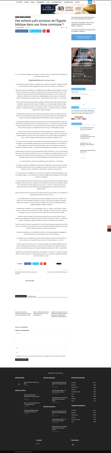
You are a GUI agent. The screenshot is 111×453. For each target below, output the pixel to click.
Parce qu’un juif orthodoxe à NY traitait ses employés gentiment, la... (59, 384)
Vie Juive (26, 2)
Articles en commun (21, 296)
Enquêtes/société (75, 391)
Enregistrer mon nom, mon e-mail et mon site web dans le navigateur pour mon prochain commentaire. (41, 356)
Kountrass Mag (68, 2)
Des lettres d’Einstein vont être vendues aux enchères (26, 272)
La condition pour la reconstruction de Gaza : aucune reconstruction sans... (87, 136)
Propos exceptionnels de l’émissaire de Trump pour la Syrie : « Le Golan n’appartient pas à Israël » (23, 313)
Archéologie (22, 17)
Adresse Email (74, 92)
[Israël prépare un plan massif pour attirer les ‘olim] (75, 152)
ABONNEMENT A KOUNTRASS (55, 373)
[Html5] (72, 444)
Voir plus (83, 158)
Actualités (19, 2)
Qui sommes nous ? (57, 2)
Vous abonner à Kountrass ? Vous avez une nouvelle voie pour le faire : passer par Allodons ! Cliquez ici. (82, 24)
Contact (77, 2)
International (28, 17)
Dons (48, 2)
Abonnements (40, 2)
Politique (73, 398)
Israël (72, 394)
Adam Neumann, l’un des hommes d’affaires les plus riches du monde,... (59, 399)
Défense (73, 389)
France (73, 401)
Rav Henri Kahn (20, 27)
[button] (94, 2)
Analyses (73, 385)
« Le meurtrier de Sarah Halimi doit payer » (57, 272)
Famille (33, 2)
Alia (90, 2)
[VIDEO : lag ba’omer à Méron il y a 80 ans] (19, 384)
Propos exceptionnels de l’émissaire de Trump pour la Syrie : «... (31, 396)
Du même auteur (31, 296)
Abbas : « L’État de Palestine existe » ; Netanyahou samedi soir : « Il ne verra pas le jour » (41, 313)
